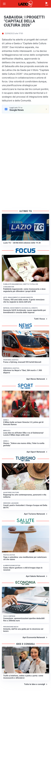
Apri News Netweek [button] (35, 379)
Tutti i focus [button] (39, 319)
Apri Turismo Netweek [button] (34, 514)
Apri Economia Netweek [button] (34, 637)
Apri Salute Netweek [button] (35, 576)
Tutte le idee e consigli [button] (34, 684)
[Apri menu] (4, 4)
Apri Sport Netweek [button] (36, 452)
